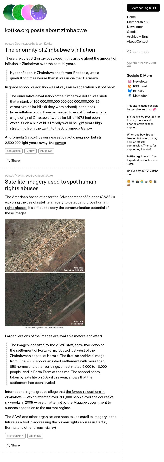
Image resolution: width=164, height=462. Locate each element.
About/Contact (137, 41)
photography (15, 435)
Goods (131, 31)
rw (53, 427)
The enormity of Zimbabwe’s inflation (50, 49)
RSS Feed (140, 86)
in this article (73, 58)
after (97, 335)
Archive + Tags (137, 36)
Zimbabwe (46, 151)
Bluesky (138, 90)
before (80, 335)
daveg (60, 142)
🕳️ (146, 181)
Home (131, 16)
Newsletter (135, 26)
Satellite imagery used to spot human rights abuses (50, 184)
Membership (136, 21)
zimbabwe (35, 435)
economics (14, 151)
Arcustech (149, 116)
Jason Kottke (44, 43)
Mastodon (140, 95)
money (30, 151)
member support (141, 109)
